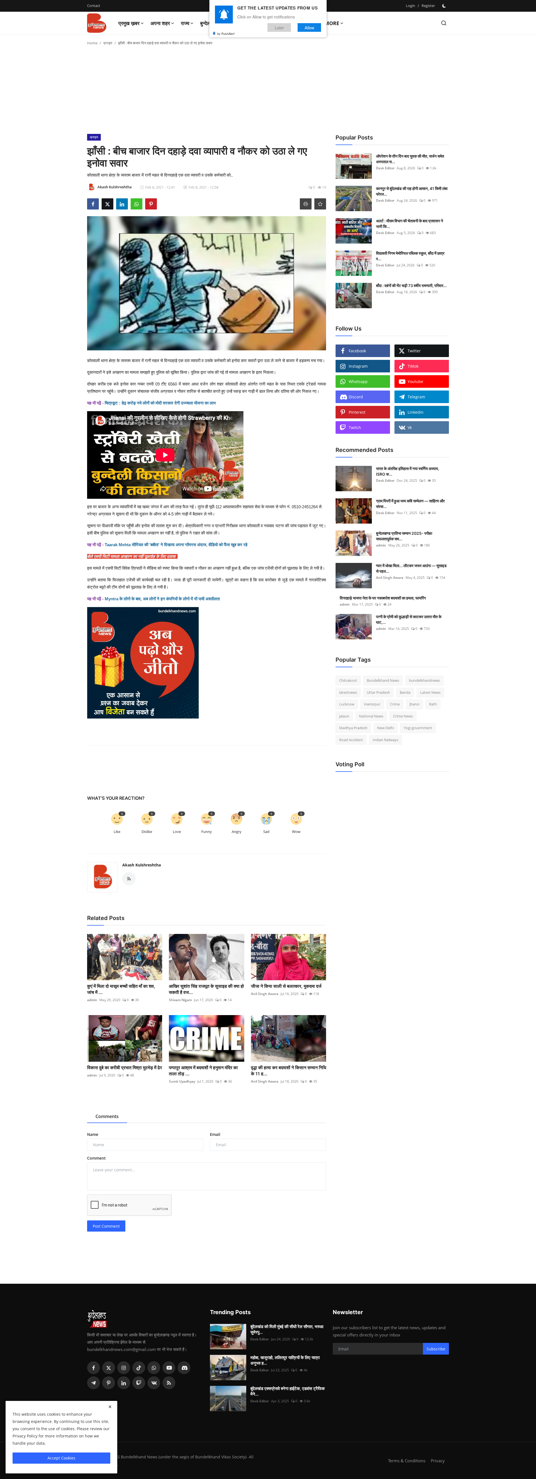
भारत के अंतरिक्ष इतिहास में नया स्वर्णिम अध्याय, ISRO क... (407, 471)
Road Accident (351, 739)
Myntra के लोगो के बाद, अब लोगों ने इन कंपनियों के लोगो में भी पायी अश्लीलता (162, 598)
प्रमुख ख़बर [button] (129, 23)
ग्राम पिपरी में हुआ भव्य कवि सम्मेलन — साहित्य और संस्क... (410, 503)
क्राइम (107, 42)
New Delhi (385, 727)
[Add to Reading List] (320, 203)
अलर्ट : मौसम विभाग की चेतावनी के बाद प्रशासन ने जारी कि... (409, 223)
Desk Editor (385, 168)
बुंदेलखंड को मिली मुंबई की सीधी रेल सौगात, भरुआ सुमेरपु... (286, 1329)
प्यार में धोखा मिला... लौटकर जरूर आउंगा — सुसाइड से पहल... (411, 568)
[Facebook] (93, 1367)
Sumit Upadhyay (182, 1081)
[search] (444, 23)
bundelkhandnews (424, 680)
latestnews (348, 692)
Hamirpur (372, 704)
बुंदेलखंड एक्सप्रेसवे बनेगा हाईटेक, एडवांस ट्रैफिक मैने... (287, 1391)
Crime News (403, 716)
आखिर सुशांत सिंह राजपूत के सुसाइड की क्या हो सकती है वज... (206, 989)
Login (410, 5)
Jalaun (344, 716)
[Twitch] (138, 1382)
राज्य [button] (185, 23)
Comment (96, 1158)
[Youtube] (168, 1367)
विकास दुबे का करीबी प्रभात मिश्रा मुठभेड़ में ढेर (124, 1067)
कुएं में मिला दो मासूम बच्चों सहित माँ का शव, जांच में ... (121, 989)
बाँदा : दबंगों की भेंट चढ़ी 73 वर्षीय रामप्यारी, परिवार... (411, 285)
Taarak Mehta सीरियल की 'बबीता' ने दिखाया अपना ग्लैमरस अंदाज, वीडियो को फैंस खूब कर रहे (176, 544)
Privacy (438, 1460)
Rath (433, 704)
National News (371, 716)
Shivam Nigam (180, 1000)
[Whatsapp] (153, 1367)
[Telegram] (93, 1382)
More (331, 23)
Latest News (430, 692)
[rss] (168, 1382)
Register (428, 5)
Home (92, 42)
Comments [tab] (107, 1116)
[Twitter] (108, 1367)
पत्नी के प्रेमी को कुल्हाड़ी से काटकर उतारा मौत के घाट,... (408, 619)
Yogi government (418, 727)
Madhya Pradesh (353, 727)
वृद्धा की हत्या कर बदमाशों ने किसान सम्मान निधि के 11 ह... (288, 1070)
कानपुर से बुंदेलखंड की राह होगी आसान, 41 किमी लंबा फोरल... (412, 191)
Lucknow (346, 704)
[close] (110, 1407)
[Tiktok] (138, 1367)
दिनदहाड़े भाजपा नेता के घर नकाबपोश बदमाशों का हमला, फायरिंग (383, 598)
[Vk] (153, 1382)
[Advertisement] (268, 92)
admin (92, 1000)
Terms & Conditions (406, 1460)
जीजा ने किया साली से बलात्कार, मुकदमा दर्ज (286, 986)
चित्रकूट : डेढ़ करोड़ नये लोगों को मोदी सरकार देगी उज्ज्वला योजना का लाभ (160, 403)
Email (215, 1134)
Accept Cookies (61, 1458)
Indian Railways (385, 739)
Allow (309, 27)
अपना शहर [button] (160, 23)
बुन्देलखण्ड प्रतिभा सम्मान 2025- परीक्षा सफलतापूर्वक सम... (404, 536)
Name (92, 1134)
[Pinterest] (108, 1382)
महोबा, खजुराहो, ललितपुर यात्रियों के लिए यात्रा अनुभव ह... (285, 1360)
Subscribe (436, 1349)
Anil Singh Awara (264, 993)
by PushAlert (225, 33)
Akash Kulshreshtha (141, 865)
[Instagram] (123, 1367)
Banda (405, 692)
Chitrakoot (348, 680)
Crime (395, 704)
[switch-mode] (445, 6)
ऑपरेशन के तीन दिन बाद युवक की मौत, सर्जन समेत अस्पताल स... (410, 159)
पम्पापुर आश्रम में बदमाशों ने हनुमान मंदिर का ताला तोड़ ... (203, 1070)
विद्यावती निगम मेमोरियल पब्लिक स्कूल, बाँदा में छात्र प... (410, 256)
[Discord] (184, 1367)
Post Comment (106, 1226)
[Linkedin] (123, 1382)
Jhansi (414, 704)
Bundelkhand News (383, 680)
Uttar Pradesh (378, 692)
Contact (93, 5)
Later (279, 27)
